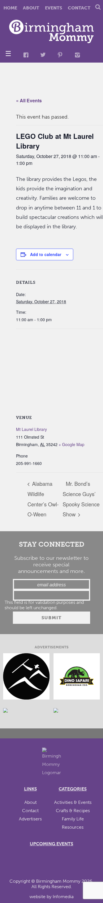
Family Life (73, 819)
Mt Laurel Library (31, 429)
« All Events (29, 100)
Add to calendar (45, 254)
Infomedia (63, 896)
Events (53, 8)
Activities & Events (73, 802)
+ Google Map (71, 444)
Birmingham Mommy (58, 881)
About (31, 8)
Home (10, 8)
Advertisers (30, 819)
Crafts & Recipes (73, 810)
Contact (79, 8)
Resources (73, 827)
